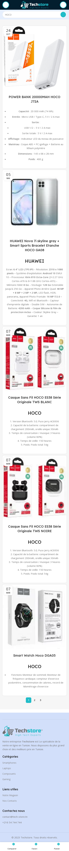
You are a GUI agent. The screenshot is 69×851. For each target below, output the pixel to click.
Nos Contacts (9, 800)
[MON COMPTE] (63, 5)
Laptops (6, 768)
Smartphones (9, 762)
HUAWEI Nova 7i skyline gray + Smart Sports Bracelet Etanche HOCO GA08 (34, 245)
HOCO (34, 413)
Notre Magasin (10, 795)
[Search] (63, 14)
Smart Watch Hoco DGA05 (34, 655)
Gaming (6, 779)
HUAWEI (34, 261)
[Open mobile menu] (6, 5)
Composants (9, 773)
